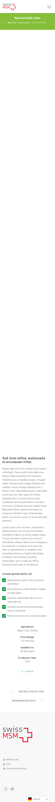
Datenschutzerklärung (16, 768)
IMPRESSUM (12, 760)
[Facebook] (5, 789)
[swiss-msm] (9, 6)
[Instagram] (12, 789)
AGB (8, 764)
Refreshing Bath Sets (24, 701)
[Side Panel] (49, 7)
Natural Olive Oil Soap (31, 691)
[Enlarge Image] (27, 63)
